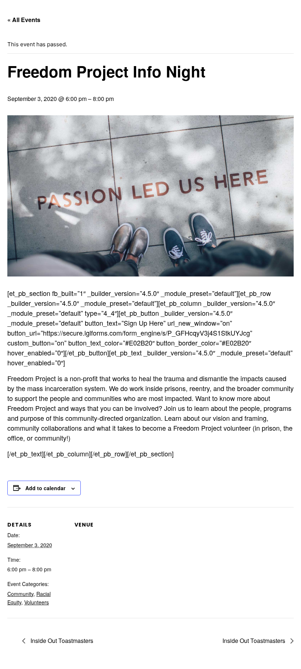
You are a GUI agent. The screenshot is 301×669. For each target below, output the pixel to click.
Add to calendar (45, 488)
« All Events (23, 19)
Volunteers (36, 602)
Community (20, 593)
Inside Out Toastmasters (61, 640)
